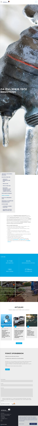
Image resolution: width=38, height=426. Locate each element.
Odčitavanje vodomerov (7, 193)
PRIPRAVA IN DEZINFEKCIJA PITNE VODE (6, 180)
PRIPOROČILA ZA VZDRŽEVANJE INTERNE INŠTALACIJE (7, 201)
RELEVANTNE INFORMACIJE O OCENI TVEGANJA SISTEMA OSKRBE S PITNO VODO (7, 189)
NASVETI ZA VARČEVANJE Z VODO (7, 198)
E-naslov (2, 383)
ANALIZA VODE (5, 183)
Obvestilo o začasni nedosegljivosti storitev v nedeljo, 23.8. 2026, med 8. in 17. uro (6, 334)
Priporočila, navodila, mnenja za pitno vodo (7, 210)
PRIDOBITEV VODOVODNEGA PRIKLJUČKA (7, 174)
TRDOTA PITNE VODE (6, 185)
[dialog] (28, 421)
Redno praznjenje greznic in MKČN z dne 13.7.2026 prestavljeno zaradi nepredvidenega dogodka (19, 334)
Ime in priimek (3, 379)
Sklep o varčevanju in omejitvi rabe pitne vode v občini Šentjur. (31, 333)
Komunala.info (15, 239)
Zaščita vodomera (5, 195)
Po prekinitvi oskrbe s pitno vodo (7, 207)
